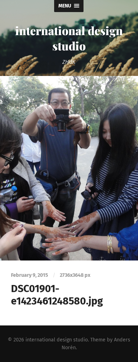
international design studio (69, 38)
